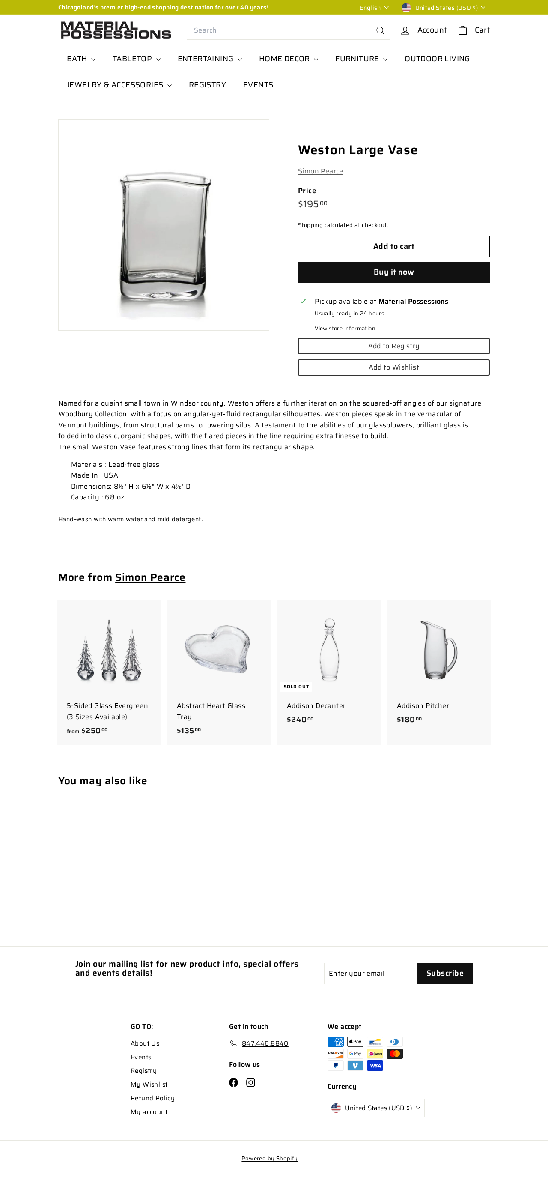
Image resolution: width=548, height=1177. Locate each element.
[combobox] (288, 30)
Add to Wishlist (394, 367)
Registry (144, 1071)
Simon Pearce (320, 171)
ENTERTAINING (206, 59)
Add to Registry (394, 346)
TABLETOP (133, 59)
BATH (78, 59)
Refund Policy (153, 1098)
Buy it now (394, 272)
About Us (145, 1043)
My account (149, 1112)
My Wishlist (149, 1084)
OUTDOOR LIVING (437, 59)
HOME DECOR (285, 59)
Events (141, 1057)
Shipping (310, 225)
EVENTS (258, 85)
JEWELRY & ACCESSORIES (116, 85)
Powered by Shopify (269, 1158)
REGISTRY (207, 85)
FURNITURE (358, 59)
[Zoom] (164, 225)
